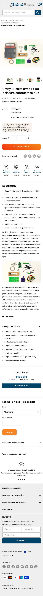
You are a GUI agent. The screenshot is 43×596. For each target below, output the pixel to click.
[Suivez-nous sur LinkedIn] (31, 566)
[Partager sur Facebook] (25, 156)
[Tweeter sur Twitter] (34, 156)
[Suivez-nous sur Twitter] (8, 566)
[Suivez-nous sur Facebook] (4, 566)
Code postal (7, 418)
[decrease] (13, 138)
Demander (26, 175)
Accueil (3, 20)
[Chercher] (38, 12)
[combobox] (18, 12)
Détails (6, 175)
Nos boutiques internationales (12, 552)
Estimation (9, 432)
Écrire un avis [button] (21, 386)
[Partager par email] (39, 156)
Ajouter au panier (21, 147)
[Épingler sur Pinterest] (30, 156)
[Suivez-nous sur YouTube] (22, 566)
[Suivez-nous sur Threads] (36, 566)
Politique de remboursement (13, 442)
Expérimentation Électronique (9, 22)
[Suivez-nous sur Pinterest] (17, 566)
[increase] (28, 138)
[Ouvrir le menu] (3, 5)
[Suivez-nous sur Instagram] (13, 566)
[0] (38, 5)
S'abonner (21, 541)
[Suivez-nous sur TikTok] (26, 566)
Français (8, 555)
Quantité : (6, 138)
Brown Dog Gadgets (11, 98)
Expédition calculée (18, 117)
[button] (41, 80)
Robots (10, 20)
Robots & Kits (19, 20)
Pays (4, 407)
